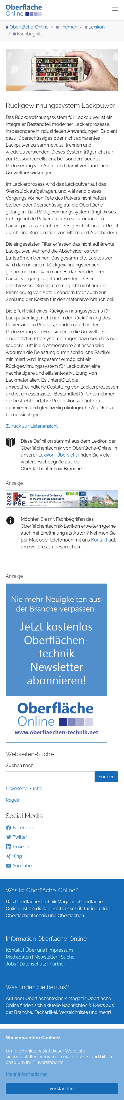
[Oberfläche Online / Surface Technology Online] (24, 10)
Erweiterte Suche (24, 788)
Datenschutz (33, 964)
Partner (57, 964)
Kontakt (98, 540)
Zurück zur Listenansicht (32, 426)
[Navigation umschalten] (115, 9)
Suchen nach (19, 765)
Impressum (60, 950)
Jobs (11, 964)
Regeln (13, 800)
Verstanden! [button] (62, 1088)
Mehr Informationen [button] (27, 1074)
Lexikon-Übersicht (57, 455)
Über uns (35, 950)
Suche (67, 957)
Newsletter (45, 957)
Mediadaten (18, 957)
